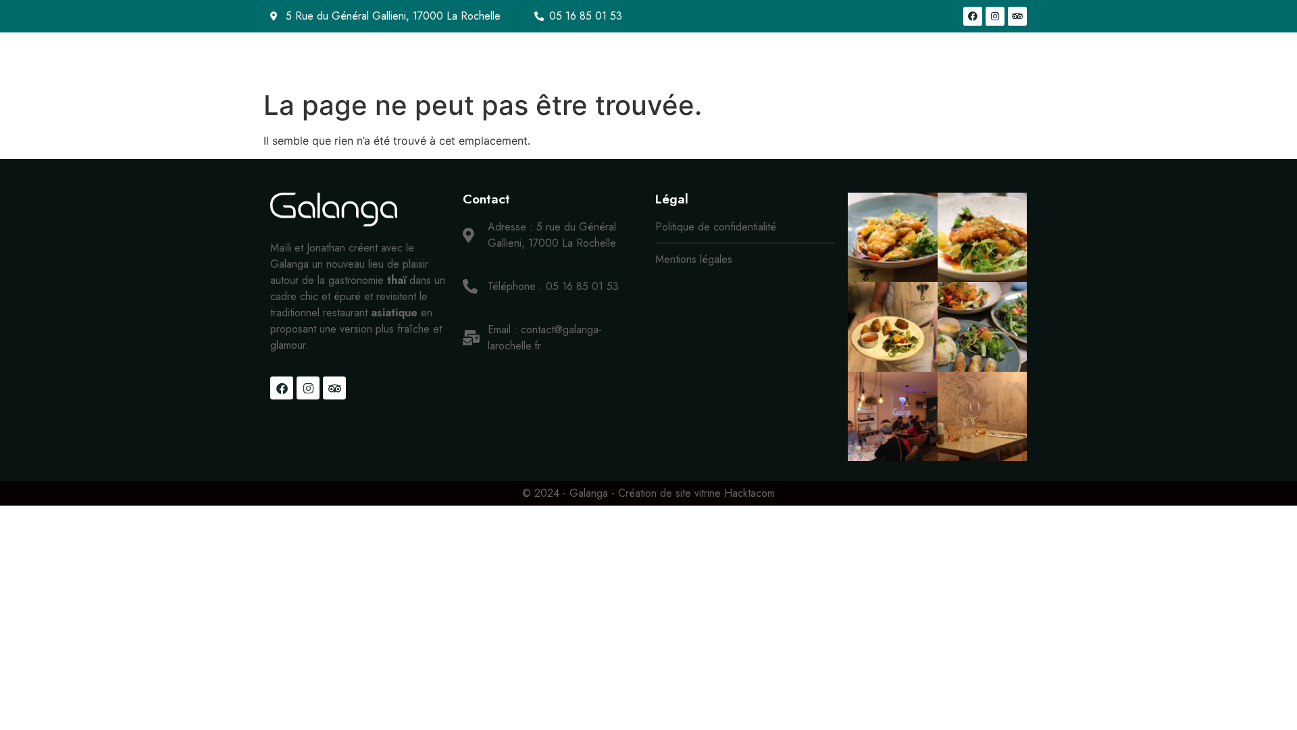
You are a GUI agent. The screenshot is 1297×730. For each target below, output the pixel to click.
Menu (628, 58)
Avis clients (986, 58)
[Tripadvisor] (1017, 16)
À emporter (710, 58)
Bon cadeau (795, 58)
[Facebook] (972, 16)
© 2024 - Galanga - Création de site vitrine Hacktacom (648, 493)
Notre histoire (553, 58)
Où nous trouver (892, 58)
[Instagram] (995, 16)
